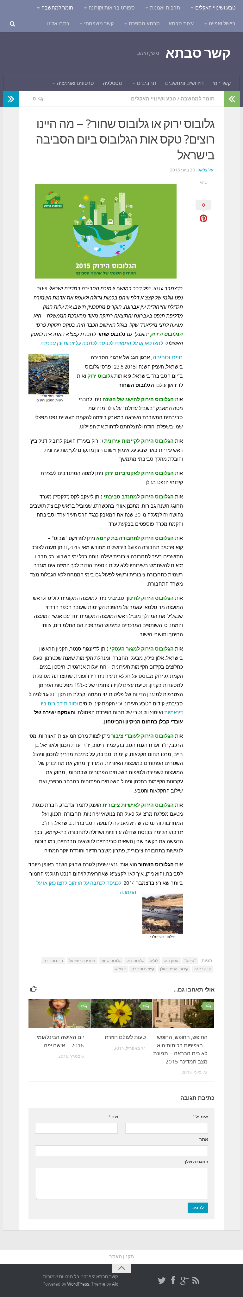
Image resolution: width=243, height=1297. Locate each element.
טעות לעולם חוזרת (125, 1037)
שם (113, 1117)
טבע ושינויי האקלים (215, 8)
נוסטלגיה (112, 83)
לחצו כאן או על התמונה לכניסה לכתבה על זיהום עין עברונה (101, 343)
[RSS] (195, 1280)
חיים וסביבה (168, 357)
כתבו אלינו (58, 24)
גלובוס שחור (111, 961)
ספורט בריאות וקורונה (112, 8)
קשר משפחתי (99, 24)
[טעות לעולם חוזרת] (121, 1013)
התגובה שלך (196, 1162)
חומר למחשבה (57, 8)
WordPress (78, 1284)
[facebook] (173, 1280)
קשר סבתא (197, 53)
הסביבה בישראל (82, 961)
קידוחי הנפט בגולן (174, 969)
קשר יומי (222, 83)
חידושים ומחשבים (184, 83)
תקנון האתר (121, 1257)
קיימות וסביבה (143, 969)
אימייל (200, 1117)
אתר (203, 1139)
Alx (115, 1284)
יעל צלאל (206, 170)
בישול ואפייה (222, 24)
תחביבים (146, 83)
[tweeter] (161, 1280)
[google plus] (184, 1280)
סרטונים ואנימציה (75, 83)
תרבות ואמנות (165, 8)
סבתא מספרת (144, 24)
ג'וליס (154, 961)
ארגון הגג (171, 961)
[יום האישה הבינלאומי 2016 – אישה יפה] (59, 1013)
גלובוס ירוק (135, 961)
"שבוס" (190, 961)
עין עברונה (202, 969)
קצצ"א (120, 969)
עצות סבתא (181, 24)
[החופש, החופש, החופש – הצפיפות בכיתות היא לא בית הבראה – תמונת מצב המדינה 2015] (183, 1013)
